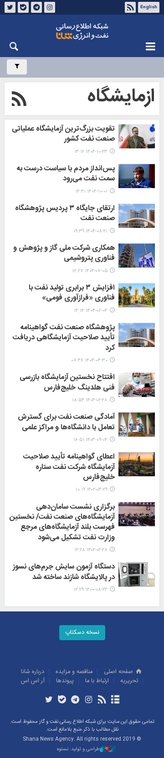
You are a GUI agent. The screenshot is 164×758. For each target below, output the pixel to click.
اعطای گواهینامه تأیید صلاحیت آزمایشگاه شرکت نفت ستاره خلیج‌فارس (69, 468)
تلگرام (36, 7)
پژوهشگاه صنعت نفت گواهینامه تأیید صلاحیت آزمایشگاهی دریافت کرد (64, 338)
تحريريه (129, 681)
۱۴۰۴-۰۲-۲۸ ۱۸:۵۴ (90, 400)
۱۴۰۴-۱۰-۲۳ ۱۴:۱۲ (91, 151)
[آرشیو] (115, 700)
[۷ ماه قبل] (136, 136)
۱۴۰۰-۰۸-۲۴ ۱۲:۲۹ (91, 589)
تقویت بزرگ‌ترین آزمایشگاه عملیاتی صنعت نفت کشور (63, 134)
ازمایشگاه (121, 97)
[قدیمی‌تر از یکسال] (136, 295)
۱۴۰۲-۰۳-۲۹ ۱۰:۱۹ (92, 489)
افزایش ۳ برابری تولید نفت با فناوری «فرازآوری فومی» (72, 293)
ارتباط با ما (97, 681)
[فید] (102, 700)
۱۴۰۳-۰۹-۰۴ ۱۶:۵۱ (90, 440)
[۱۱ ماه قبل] (136, 255)
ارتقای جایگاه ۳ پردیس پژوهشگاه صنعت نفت (65, 214)
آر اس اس (33, 681)
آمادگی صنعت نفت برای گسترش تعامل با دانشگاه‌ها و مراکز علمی (66, 422)
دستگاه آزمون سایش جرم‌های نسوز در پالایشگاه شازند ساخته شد (64, 572)
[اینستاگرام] (88, 700)
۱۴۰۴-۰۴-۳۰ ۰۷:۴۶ (90, 360)
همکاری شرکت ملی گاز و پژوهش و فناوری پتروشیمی (64, 253)
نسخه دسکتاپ (82, 632)
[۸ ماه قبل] (136, 176)
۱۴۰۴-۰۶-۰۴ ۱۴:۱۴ (91, 310)
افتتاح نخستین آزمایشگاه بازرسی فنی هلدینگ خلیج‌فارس (67, 383)
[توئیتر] (48, 700)
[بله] (62, 700)
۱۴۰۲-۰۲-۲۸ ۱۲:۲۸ (91, 550)
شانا (82, 31)
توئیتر (10, 7)
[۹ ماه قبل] (136, 216)
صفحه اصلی (119, 672)
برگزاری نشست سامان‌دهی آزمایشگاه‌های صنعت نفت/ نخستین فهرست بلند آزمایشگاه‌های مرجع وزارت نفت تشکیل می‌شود (62, 523)
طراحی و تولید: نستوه (78, 749)
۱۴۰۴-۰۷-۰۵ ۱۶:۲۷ (90, 271)
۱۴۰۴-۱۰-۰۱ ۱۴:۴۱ (91, 191)
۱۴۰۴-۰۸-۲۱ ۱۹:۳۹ (90, 231)
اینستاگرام (49, 7)
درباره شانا (32, 672)
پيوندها (65, 681)
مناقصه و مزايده (74, 672)
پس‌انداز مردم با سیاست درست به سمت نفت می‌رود (65, 174)
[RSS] (19, 100)
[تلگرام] (75, 700)
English (148, 7)
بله (23, 7)
